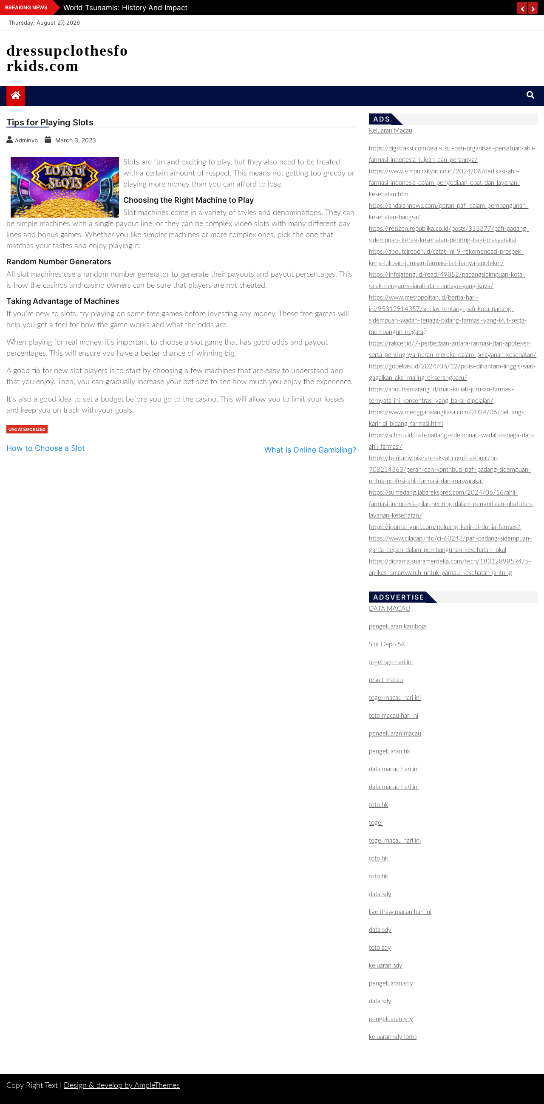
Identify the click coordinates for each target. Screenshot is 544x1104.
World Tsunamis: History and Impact (125, 7)
